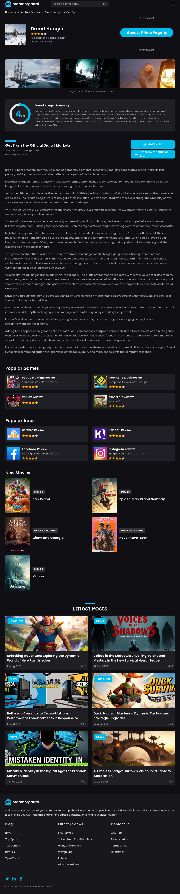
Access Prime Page (144, 32)
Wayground (65, 852)
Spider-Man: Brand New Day (75, 839)
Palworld (63, 858)
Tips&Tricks (12, 858)
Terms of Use (119, 845)
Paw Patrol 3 (65, 833)
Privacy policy (119, 839)
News (8, 833)
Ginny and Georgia (69, 845)
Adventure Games (28, 12)
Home (9, 12)
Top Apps (11, 839)
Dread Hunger (53, 12)
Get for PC (155, 144)
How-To (10, 852)
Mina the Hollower (69, 864)
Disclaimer (117, 852)
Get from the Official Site (153, 154)
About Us (116, 833)
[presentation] (169, 73)
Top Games (12, 845)
